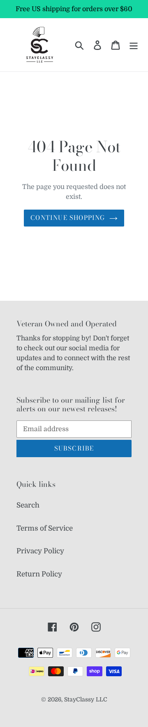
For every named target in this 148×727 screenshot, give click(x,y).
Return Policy (39, 574)
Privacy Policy (40, 551)
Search (27, 505)
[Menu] (134, 44)
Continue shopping (67, 217)
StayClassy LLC (85, 699)
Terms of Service (44, 528)
